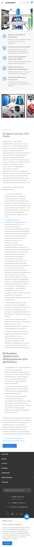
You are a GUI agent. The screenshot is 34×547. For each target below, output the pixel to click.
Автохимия (9, 319)
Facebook (12, 514)
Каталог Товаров (11, 115)
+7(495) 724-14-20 (17, 497)
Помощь (4, 482)
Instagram (22, 514)
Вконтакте (8, 514)
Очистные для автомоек (14, 303)
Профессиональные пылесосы (17, 331)
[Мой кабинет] (27, 3)
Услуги (4, 463)
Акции (3, 459)
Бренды (4, 468)
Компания (5, 473)
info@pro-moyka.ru (18, 503)
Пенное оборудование (14, 194)
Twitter (17, 514)
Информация (6, 477)
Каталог (4, 454)
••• (3, 438)
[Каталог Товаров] (13, 106)
